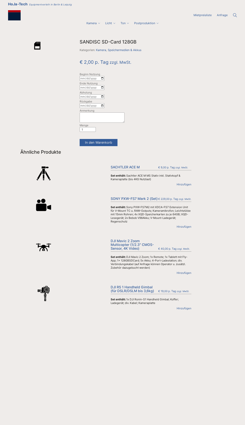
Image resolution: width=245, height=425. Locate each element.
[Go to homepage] (14, 15)
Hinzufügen (184, 184)
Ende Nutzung (89, 83)
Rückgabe (86, 101)
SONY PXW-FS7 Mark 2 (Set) (134, 199)
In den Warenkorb (98, 142)
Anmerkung (87, 110)
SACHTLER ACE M (125, 167)
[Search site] (235, 15)
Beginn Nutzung (90, 74)
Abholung (86, 92)
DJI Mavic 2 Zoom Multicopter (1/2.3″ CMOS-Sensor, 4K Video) (132, 245)
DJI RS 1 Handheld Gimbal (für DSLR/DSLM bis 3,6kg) (132, 289)
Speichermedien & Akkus (124, 50)
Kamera (101, 50)
